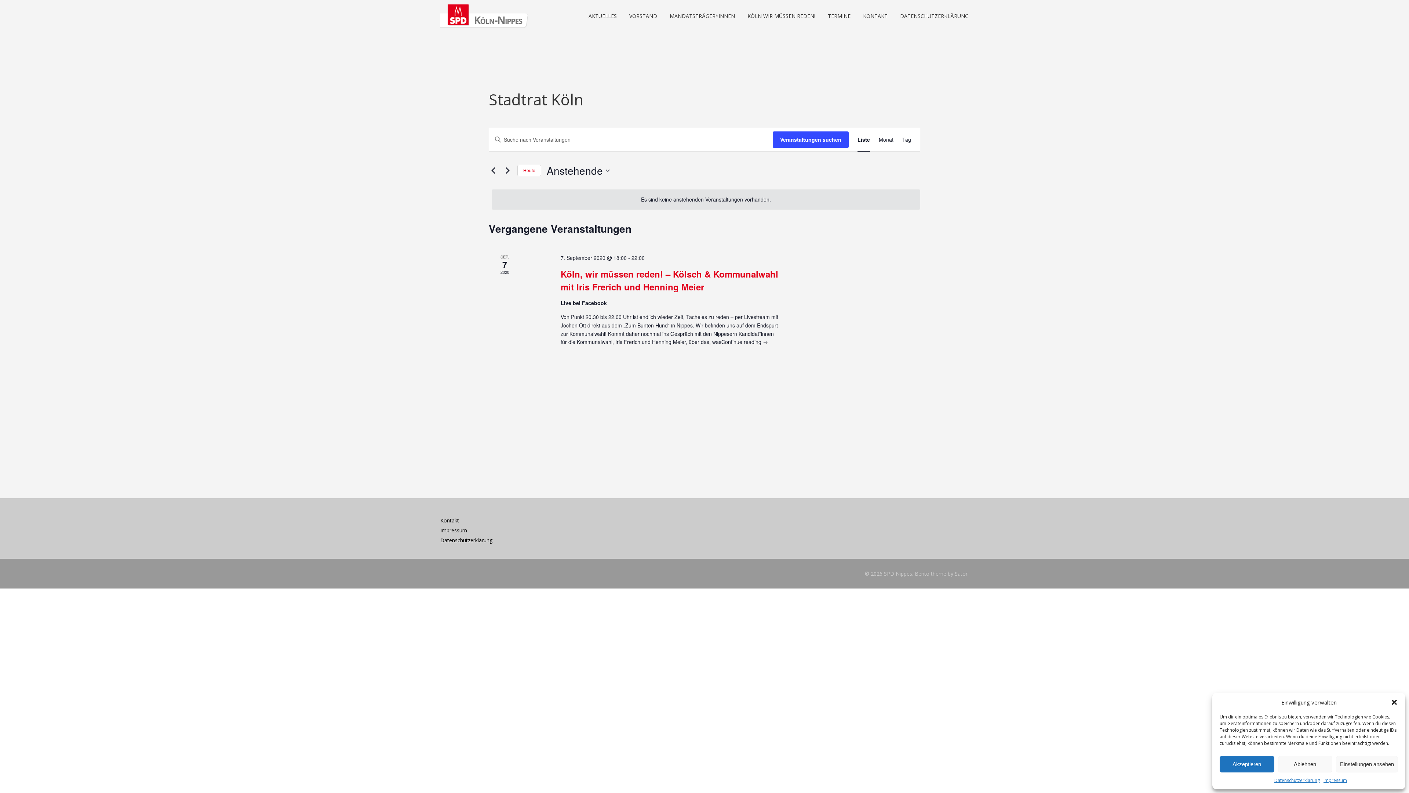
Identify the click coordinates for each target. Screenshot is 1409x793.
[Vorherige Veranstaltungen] (493, 170)
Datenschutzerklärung (1297, 780)
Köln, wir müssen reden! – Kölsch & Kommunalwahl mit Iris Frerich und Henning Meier (669, 280)
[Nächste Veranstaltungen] (507, 170)
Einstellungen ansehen (1367, 764)
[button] (1394, 702)
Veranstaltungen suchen (810, 139)
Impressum (1335, 780)
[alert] (706, 199)
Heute (529, 170)
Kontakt (449, 520)
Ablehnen (1305, 764)
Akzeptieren (1247, 764)
